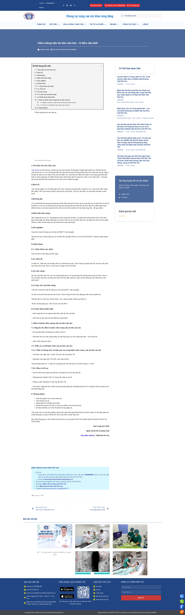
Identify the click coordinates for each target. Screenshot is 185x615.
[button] (52, 541)
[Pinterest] (67, 5)
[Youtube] (70, 5)
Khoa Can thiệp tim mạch (124, 118)
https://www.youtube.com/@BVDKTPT (55, 488)
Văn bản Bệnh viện (140, 131)
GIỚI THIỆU (53, 24)
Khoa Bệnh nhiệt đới (87, 435)
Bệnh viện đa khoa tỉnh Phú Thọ (54, 484)
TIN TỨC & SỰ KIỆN (96, 24)
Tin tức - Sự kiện (130, 84)
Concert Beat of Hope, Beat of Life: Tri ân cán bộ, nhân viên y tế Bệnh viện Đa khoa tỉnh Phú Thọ (133, 79)
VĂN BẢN (113, 24)
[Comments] (74, 5)
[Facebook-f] (63, 5)
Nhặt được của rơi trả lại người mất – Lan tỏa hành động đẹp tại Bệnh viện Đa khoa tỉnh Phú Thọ (133, 110)
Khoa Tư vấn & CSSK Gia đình (125, 102)
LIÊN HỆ (145, 24)
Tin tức (41, 3)
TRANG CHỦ (41, 24)
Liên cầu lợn (35, 170)
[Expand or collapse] (101, 66)
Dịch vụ (41, 7)
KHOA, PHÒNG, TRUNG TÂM (73, 24)
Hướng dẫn (50, 3)
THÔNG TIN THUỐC (129, 24)
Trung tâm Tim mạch (148, 118)
